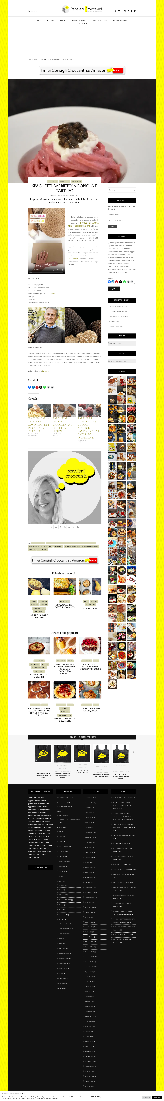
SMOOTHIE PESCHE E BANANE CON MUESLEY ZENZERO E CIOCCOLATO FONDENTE (64, 669)
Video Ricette (63, 968)
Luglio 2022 (88, 857)
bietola (50, 543)
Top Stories (76, 181)
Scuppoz (61, 866)
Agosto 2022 (89, 852)
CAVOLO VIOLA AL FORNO (121, 940)
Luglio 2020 (88, 977)
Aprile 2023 (88, 823)
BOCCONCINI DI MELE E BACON (123, 895)
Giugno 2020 (89, 982)
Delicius (61, 831)
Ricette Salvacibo (64, 958)
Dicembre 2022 (89, 833)
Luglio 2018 (88, 1086)
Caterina (50, 20)
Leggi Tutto (113, 289)
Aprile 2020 (88, 992)
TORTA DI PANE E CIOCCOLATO (122, 848)
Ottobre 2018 (89, 1071)
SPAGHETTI (58, 546)
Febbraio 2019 (89, 1056)
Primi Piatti (52, 181)
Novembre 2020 (89, 957)
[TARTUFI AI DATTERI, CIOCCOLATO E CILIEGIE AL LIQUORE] (64, 410)
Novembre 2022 (89, 837)
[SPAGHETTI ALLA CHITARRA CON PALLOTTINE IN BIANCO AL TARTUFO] (39, 410)
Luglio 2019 (88, 1031)
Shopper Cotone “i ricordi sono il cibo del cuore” (43, 775)
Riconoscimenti (61, 978)
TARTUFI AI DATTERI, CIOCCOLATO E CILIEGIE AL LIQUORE (62, 425)
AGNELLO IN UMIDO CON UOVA (39, 616)
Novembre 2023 (89, 808)
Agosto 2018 (89, 1081)
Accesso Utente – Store (116, 326)
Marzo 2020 (88, 997)
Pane (60, 939)
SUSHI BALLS (117, 864)
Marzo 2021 (88, 937)
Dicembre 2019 (89, 1011)
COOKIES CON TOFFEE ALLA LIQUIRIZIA (90, 709)
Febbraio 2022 (89, 882)
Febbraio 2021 (89, 942)
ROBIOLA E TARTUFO (87, 543)
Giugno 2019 (89, 1036)
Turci (60, 876)
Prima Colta (62, 856)
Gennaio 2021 (89, 947)
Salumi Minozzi (63, 861)
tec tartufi (42, 549)
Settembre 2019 (90, 1026)
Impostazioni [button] (146, 1098)
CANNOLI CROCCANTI (120, 869)
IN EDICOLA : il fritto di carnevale (70, 819)
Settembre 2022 (90, 847)
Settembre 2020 (90, 967)
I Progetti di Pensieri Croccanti (118, 311)
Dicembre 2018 (89, 1061)
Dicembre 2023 (89, 803)
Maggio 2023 (89, 818)
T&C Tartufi (64, 181)
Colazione (61, 661)
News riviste (62, 815)
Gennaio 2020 (89, 1006)
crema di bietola (62, 543)
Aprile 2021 (88, 932)
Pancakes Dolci (65, 715)
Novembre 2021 (89, 897)
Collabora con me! (79, 20)
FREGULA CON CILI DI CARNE (122, 856)
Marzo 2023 (88, 827)
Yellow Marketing (114, 321)
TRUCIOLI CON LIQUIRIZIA (121, 903)
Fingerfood (34, 664)
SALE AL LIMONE (118, 798)
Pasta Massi (62, 851)
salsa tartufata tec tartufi (40, 546)
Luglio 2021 (88, 917)
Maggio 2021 (89, 927)
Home (39, 20)
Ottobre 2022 (89, 842)
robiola (74, 543)
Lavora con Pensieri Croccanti (118, 306)
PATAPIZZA (116, 843)
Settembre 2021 (90, 907)
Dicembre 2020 (89, 952)
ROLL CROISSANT (118, 882)
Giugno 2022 (89, 862)
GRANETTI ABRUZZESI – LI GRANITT (39, 675)
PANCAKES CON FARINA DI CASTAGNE (64, 720)
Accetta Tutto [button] (156, 1098)
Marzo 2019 (88, 1051)
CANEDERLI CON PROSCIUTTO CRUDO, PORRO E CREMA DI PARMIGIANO (122, 817)
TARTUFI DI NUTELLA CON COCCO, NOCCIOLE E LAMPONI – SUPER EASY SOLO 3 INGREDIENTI (89, 428)
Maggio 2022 (89, 867)
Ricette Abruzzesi (39, 667)
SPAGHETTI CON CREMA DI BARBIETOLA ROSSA (81, 546)
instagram (46, 371)
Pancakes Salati (64, 934)
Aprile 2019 (88, 1046)
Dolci (86, 601)
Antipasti (61, 885)
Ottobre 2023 (89, 813)
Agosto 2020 (89, 972)
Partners (34, 605)
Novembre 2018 (89, 1066)
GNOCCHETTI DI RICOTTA (121, 874)
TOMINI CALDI (117, 935)
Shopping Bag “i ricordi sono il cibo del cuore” (101, 776)
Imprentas (43, 601)
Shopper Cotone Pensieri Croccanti (82, 771)
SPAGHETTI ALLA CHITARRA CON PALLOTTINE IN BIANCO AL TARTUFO (39, 425)
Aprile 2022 (88, 872)
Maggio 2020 (89, 987)
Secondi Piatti (39, 608)
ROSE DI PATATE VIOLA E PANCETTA (124, 887)
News (59, 812)
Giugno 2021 (89, 922)
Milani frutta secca (64, 846)
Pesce (60, 944)
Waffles (61, 973)
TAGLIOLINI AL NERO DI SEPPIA (123, 927)
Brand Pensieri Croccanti (43, 766)
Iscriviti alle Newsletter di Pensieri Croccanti (121, 208)
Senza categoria (62, 983)
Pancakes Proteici (65, 929)
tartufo (32, 549)
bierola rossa (38, 543)
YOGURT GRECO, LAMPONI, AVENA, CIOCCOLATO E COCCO (90, 666)
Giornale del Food (100, 20)
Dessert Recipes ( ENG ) (64, 798)
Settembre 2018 (90, 1076)
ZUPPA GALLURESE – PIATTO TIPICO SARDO (65, 606)
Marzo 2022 (88, 877)
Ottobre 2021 (89, 902)
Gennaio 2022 (89, 887)
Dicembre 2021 (89, 892)
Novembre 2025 (89, 798)
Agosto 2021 (89, 912)
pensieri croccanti (55, 195)
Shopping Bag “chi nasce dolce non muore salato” (121, 776)
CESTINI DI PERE (90, 608)
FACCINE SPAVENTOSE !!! (120, 835)
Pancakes (64, 712)
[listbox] (82, 762)
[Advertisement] (82, 42)
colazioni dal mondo (65, 807)
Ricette (63, 20)
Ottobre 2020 (89, 962)
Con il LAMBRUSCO (65, 900)
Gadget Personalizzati (43, 771)
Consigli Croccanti (120, 20)
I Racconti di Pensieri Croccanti (118, 316)
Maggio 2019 (89, 1041)
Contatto (82, 24)
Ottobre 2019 (89, 1021)
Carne (33, 601)
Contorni (61, 905)
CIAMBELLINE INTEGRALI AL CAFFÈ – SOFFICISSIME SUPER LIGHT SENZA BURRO (39, 711)
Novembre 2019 (89, 1016)
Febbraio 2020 (89, 1002)
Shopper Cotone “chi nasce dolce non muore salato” (63, 776)
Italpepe (61, 841)
